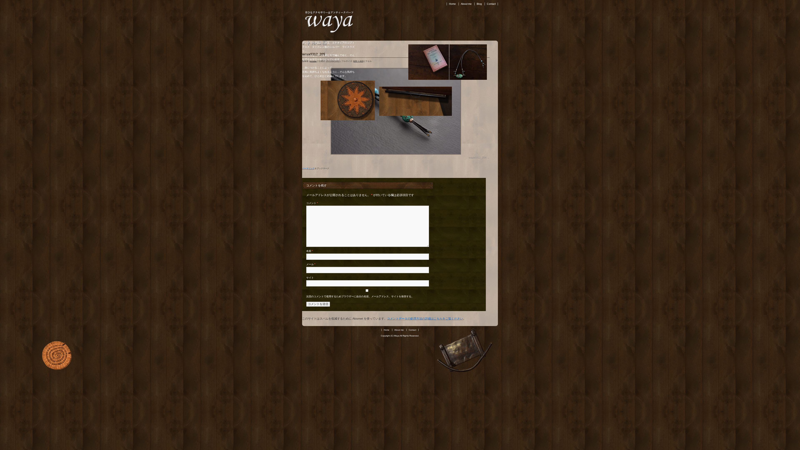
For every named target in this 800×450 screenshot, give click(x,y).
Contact (491, 3)
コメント (312, 203)
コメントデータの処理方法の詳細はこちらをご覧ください (425, 318)
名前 (309, 251)
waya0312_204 (477, 157)
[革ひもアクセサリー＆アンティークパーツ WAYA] (329, 33)
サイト (310, 277)
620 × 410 (358, 61)
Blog (479, 3)
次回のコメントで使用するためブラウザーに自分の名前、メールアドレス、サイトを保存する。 (360, 296)
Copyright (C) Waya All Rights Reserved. (400, 336)
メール (310, 264)
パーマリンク (308, 168)
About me (466, 3)
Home (452, 3)
